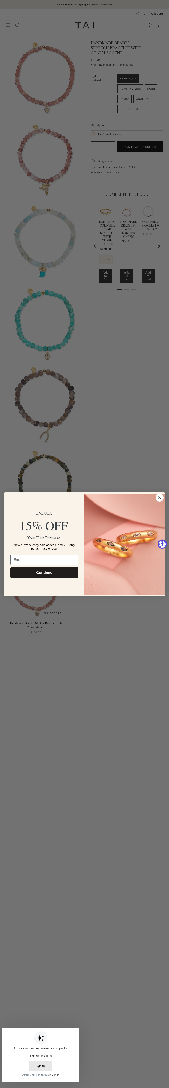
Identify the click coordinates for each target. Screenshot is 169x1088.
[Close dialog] (159, 497)
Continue (44, 573)
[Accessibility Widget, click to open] (162, 544)
